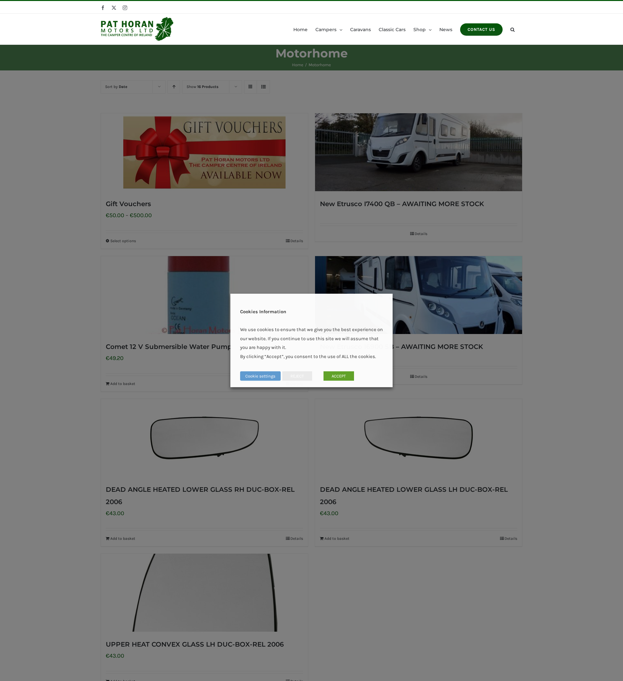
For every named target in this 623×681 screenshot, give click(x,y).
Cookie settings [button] (260, 376)
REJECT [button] (297, 376)
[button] (512, 29)
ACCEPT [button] (339, 376)
